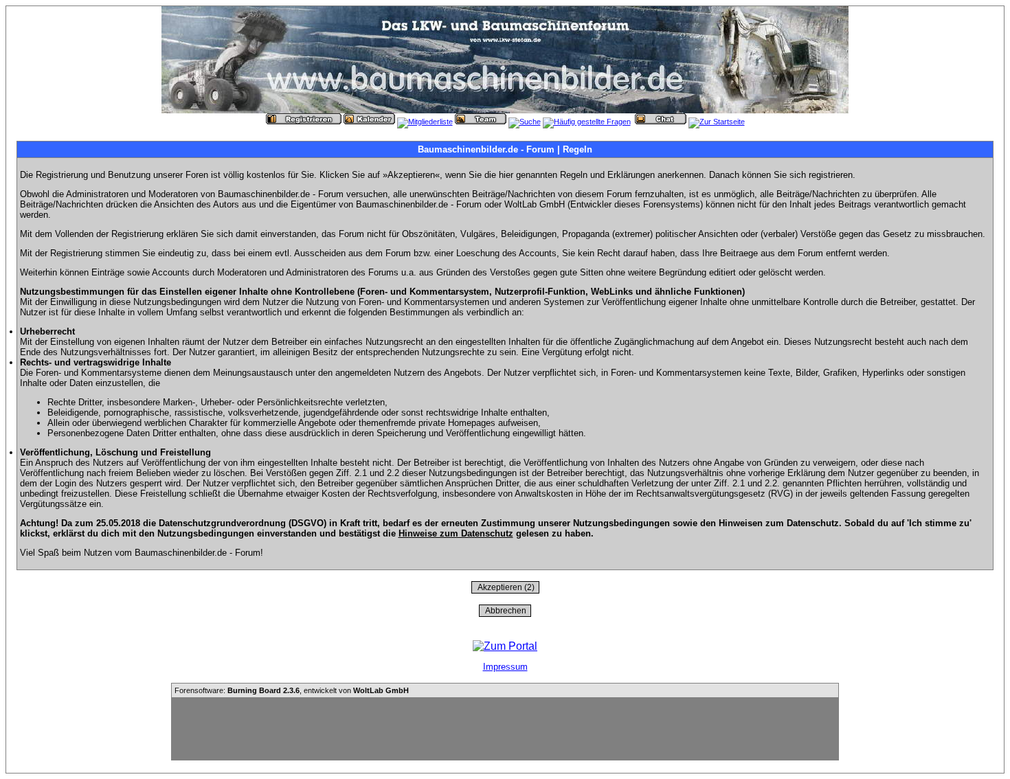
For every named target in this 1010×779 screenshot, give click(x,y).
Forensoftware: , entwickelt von (292, 690)
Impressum (505, 667)
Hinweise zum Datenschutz (456, 533)
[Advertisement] (505, 729)
